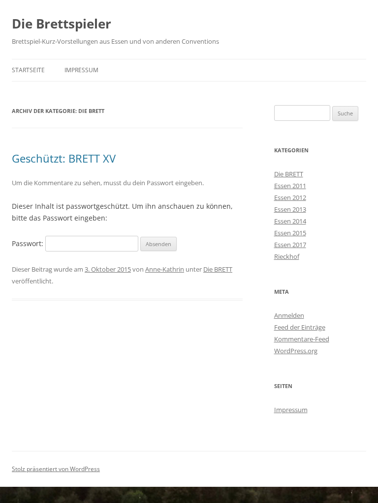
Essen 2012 (290, 197)
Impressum (81, 70)
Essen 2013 (290, 209)
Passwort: (28, 243)
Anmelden (289, 315)
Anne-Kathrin (164, 269)
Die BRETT (217, 269)
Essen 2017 (290, 244)
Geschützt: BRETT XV (64, 158)
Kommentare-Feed (301, 339)
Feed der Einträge (299, 327)
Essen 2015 (290, 232)
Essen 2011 (290, 185)
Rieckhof (286, 256)
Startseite (28, 70)
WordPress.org (295, 350)
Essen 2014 (290, 221)
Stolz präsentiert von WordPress (56, 469)
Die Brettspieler (61, 23)
